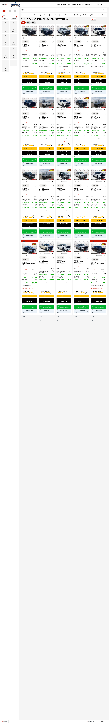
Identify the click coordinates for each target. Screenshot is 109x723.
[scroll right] (105, 15)
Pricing (25, 50)
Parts (92, 4)
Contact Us (98, 4)
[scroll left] (23, 15)
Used (68, 4)
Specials (63, 4)
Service (87, 4)
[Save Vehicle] (36, 41)
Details (33, 50)
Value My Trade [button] (29, 82)
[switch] (4, 10)
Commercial (74, 4)
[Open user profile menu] (107, 1)
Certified (9, 8)
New (58, 4)
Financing (81, 4)
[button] (105, 4)
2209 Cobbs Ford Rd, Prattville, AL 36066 (97, 0)
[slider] (2, 16)
